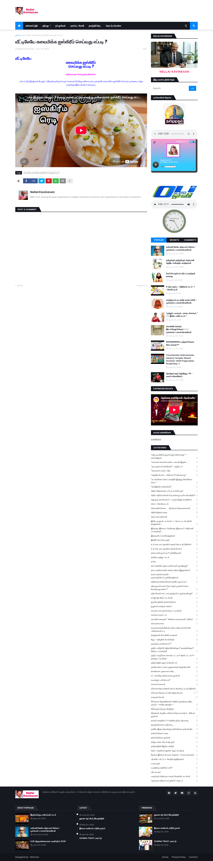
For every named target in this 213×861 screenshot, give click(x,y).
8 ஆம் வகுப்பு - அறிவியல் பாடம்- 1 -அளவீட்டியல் (180, 288)
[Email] (63, 180)
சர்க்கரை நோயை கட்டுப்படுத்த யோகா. (173, 692)
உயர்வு (174, 561)
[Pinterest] (49, 180)
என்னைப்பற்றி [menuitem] (31, 25)
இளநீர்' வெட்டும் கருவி (174, 540)
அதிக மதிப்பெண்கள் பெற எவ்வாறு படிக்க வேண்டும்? (174, 495)
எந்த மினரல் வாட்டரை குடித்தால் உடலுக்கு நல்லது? (174, 593)
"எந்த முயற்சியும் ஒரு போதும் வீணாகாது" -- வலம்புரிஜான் (174, 456)
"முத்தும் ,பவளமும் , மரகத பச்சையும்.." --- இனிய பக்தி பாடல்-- (182, 314)
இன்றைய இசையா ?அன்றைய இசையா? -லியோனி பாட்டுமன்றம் (174, 530)
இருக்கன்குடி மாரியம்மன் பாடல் (43, 814)
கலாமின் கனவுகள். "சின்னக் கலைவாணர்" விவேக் (174, 619)
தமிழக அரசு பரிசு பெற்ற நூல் (174, 742)
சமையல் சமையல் (174, 684)
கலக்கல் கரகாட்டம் (174, 614)
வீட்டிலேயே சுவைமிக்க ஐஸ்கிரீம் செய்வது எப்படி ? (43, 35)
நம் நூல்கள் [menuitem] (60, 25)
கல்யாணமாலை (174, 623)
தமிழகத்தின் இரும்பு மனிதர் (174, 746)
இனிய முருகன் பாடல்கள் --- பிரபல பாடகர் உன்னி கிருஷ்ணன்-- (174, 523)
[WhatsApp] (56, 180)
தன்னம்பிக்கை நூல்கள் (174, 737)
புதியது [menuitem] (45, 25)
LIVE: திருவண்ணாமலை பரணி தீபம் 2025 (48, 841)
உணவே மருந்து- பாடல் (174, 557)
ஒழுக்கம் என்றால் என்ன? (174, 606)
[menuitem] (19, 26)
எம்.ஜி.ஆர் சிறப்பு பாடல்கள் (174, 597)
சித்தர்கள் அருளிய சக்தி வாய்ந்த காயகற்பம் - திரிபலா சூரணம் (174, 715)
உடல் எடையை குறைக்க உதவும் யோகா (174, 548)
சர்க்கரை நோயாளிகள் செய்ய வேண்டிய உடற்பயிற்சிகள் (174, 689)
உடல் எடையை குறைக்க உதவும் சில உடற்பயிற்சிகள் (174, 544)
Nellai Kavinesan (42, 192)
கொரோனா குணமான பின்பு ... (174, 671)
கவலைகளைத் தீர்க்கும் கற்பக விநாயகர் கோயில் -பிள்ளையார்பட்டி (174, 629)
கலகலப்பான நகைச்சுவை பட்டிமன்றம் (174, 610)
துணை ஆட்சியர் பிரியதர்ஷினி (91, 818)
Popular (158, 240)
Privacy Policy (179, 857)
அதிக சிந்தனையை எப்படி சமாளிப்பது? (174, 490)
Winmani (34, 857)
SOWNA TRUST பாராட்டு (90, 838)
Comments (190, 240)
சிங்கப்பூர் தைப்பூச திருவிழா (174, 708)
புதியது (20, 285)
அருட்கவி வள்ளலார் (174, 516)
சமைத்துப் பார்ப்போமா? (174, 680)
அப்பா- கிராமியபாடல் (174, 503)
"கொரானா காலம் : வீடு (174, 470)
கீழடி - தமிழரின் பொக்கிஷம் (174, 639)
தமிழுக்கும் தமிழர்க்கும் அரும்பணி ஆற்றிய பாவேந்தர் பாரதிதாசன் (180, 262)
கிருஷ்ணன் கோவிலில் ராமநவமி (174, 635)
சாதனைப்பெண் (174, 697)
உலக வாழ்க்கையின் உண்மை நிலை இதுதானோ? (174, 570)
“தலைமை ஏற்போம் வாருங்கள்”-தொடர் (174, 780)
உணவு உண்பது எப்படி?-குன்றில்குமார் (174, 552)
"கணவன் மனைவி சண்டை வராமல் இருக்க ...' (174, 462)
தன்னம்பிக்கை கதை (174, 733)
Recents (174, 240)
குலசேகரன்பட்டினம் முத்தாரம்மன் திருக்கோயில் (174, 667)
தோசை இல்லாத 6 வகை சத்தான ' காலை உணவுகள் (174, 754)
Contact (193, 857)
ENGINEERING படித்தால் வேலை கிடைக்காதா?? (180, 343)
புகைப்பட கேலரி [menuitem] (77, 25)
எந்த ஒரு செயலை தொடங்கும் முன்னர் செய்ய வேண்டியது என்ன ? (174, 588)
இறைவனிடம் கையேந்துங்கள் (174, 535)
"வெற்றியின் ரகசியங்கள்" (174, 486)
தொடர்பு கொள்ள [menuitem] (113, 25)
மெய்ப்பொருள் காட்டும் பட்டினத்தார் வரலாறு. (180, 275)
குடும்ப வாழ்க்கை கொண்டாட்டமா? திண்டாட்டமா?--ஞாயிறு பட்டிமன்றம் (174, 657)
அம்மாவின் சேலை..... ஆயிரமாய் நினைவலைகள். (174, 508)
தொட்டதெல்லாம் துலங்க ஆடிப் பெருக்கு (174, 750)
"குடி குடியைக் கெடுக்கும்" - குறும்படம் (174, 466)
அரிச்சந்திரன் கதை (174, 512)
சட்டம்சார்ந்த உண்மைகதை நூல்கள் (174, 675)
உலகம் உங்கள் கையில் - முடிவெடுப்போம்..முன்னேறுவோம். (174, 576)
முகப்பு (18, 35)
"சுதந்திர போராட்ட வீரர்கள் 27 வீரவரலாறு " (174, 475)
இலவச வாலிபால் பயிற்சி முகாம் (92, 828)
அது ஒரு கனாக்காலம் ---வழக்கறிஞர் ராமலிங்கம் (174, 499)
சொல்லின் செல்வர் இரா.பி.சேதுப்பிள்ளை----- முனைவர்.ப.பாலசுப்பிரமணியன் (178, 329)
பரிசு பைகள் (174, 772)
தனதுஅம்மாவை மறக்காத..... (174, 724)
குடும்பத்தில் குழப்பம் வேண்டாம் (174, 662)
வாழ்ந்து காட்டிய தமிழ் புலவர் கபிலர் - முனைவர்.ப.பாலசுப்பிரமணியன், (181, 301)
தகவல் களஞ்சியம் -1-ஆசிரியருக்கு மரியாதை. (174, 720)
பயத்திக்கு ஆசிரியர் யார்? (174, 767)
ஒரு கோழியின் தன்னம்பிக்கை (174, 602)
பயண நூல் (174, 763)
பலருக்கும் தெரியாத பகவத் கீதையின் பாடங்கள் (174, 776)
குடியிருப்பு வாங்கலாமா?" (174, 643)
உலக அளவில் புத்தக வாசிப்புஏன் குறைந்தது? (174, 565)
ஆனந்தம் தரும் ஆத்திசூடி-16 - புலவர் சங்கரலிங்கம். (179, 375)
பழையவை (141, 285)
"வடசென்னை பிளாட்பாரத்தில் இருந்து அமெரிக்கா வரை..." (174, 481)
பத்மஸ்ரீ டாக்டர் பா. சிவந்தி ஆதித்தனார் (174, 759)
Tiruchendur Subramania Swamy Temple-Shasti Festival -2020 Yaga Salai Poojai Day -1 (180, 359)
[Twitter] (42, 180)
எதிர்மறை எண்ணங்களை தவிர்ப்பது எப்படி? (174, 581)
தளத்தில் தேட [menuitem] (95, 25)
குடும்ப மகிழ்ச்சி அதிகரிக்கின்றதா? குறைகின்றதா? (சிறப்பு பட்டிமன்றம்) (174, 650)
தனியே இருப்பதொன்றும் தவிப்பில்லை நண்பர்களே (174, 729)
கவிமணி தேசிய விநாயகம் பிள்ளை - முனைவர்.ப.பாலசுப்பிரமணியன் (181, 248)
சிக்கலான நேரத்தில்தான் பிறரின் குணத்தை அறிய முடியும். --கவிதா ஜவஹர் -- (174, 703)
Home (165, 857)
